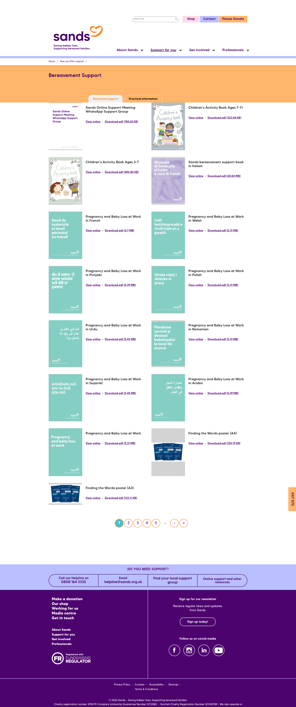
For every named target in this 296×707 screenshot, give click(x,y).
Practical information (143, 99)
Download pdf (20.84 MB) (224, 176)
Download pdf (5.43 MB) (120, 339)
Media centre (64, 613)
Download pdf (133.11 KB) (121, 498)
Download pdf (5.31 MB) (223, 231)
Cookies (139, 685)
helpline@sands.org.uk (123, 580)
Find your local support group (172, 580)
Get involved (199, 50)
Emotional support (105, 99)
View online (93, 122)
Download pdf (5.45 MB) (120, 393)
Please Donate (233, 19)
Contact (209, 19)
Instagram (189, 650)
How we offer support (72, 61)
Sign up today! (197, 621)
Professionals (233, 50)
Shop (191, 19)
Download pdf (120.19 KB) (224, 443)
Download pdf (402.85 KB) (122, 172)
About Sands (127, 50)
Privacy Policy (122, 685)
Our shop (60, 604)
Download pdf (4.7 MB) (119, 231)
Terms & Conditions (146, 689)
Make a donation (67, 599)
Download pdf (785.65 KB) (121, 122)
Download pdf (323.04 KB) (224, 118)
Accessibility (156, 685)
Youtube (218, 650)
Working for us (65, 608)
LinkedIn (204, 650)
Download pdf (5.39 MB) (120, 285)
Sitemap (173, 685)
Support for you (163, 50)
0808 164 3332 (74, 580)
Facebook (174, 650)
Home (52, 61)
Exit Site (292, 499)
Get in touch (63, 618)
